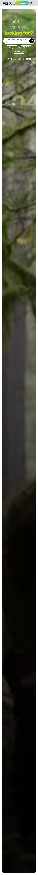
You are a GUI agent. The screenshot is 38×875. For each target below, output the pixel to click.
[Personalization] (31, 3)
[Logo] (9, 3)
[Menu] (34, 3)
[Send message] (31, 40)
